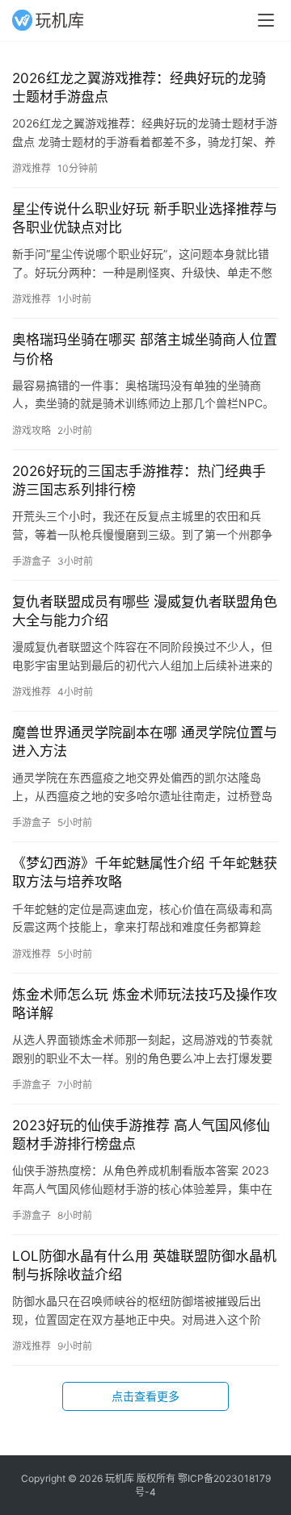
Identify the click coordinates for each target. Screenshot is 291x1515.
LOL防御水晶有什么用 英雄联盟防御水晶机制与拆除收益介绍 (144, 1265)
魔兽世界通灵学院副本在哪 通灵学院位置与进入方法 (144, 741)
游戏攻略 (31, 430)
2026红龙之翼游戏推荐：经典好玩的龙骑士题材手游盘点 (139, 87)
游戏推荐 (31, 168)
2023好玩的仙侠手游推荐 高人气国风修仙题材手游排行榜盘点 (141, 1134)
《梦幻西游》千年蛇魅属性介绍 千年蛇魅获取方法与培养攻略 (144, 872)
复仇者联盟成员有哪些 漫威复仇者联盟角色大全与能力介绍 (144, 611)
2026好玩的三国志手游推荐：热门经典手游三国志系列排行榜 (139, 480)
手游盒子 (31, 561)
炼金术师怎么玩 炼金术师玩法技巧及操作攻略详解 (144, 1004)
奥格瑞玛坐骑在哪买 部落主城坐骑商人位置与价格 (144, 349)
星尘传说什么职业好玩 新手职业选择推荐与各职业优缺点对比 (144, 218)
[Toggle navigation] (266, 20)
